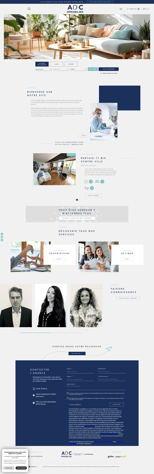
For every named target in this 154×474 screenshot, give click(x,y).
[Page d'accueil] (75, 9)
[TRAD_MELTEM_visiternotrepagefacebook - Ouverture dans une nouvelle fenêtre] (2, 234)
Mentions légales (92, 466)
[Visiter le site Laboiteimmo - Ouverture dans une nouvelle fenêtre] (33, 466)
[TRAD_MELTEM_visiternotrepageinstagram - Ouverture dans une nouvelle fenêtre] (2, 237)
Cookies (117, 466)
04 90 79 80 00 (41, 388)
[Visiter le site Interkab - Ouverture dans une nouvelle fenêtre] (111, 456)
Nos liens (104, 466)
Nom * (69, 368)
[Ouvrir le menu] (121, 9)
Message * (71, 383)
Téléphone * (103, 376)
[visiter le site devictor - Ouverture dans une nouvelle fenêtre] (77, 454)
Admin (99, 466)
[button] (74, 199)
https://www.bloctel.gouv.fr (109, 433)
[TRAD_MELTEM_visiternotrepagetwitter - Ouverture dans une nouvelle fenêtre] (2, 240)
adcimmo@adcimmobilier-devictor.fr (46, 395)
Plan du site (84, 466)
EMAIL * (70, 376)
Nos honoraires (77, 466)
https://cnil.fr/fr (90, 426)
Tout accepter (21, 468)
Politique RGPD (111, 466)
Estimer (71, 64)
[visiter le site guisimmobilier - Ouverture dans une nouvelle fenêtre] (88, 454)
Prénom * (102, 368)
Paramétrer (8, 468)
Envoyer (116, 404)
